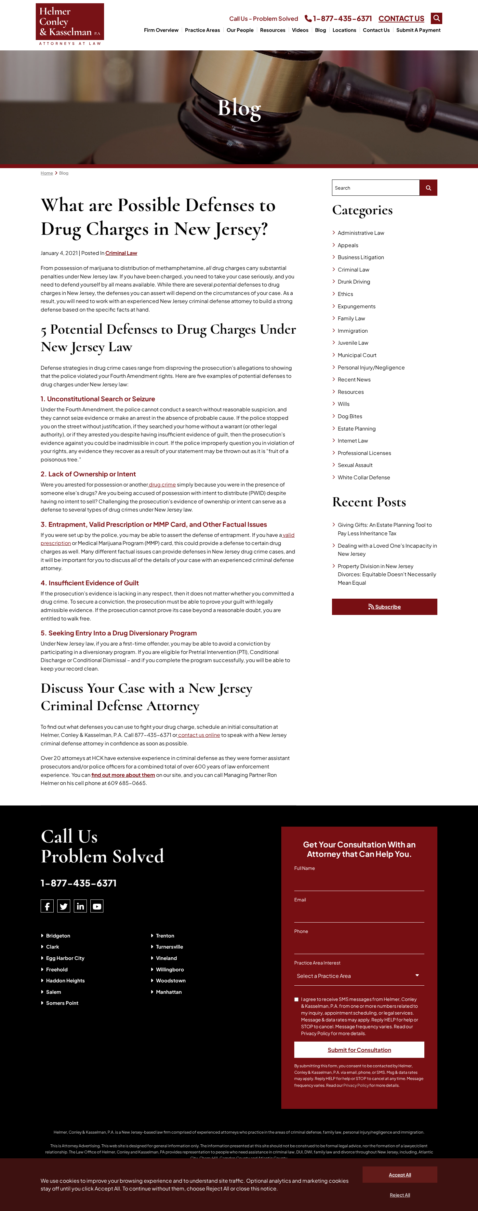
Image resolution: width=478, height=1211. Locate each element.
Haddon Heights (65, 980)
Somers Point (62, 1003)
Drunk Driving (354, 281)
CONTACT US (401, 18)
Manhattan (169, 992)
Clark (52, 946)
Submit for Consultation (359, 1049)
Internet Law (353, 440)
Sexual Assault (355, 464)
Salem (53, 992)
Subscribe (387, 606)
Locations (344, 30)
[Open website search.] (436, 18)
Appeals (348, 245)
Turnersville (169, 946)
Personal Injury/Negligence (371, 367)
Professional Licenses (364, 452)
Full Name (304, 868)
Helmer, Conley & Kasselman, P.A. (84, 1132)
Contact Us (376, 30)
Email (300, 899)
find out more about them (123, 774)
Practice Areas (202, 30)
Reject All (400, 1195)
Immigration (353, 330)
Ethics (345, 293)
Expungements (357, 306)
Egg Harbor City (65, 958)
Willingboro (170, 969)
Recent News (354, 379)
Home (47, 173)
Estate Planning (357, 428)
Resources (272, 30)
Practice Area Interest (317, 962)
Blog (320, 30)
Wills (344, 403)
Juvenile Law (353, 342)
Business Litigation (361, 257)
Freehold (57, 969)
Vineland (166, 958)
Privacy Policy (356, 1085)
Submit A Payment (418, 30)
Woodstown (171, 980)
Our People (240, 30)
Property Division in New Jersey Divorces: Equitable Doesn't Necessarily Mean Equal (387, 574)
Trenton (165, 935)
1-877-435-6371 (342, 18)
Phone (301, 931)
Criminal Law (121, 252)
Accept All (400, 1175)
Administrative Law (361, 232)
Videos (300, 30)
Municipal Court (357, 355)
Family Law (351, 318)
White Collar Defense (364, 477)
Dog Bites (350, 416)
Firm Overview (161, 30)
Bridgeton (58, 935)
